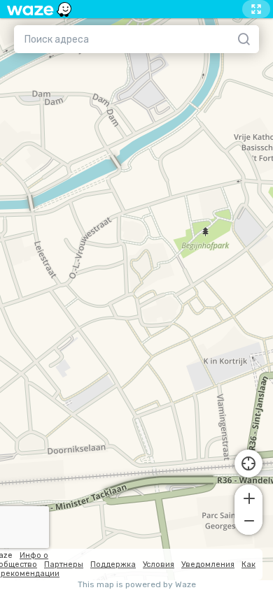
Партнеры (63, 564)
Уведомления (207, 564)
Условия (158, 564)
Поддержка (113, 564)
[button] (248, 497)
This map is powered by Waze (137, 584)
